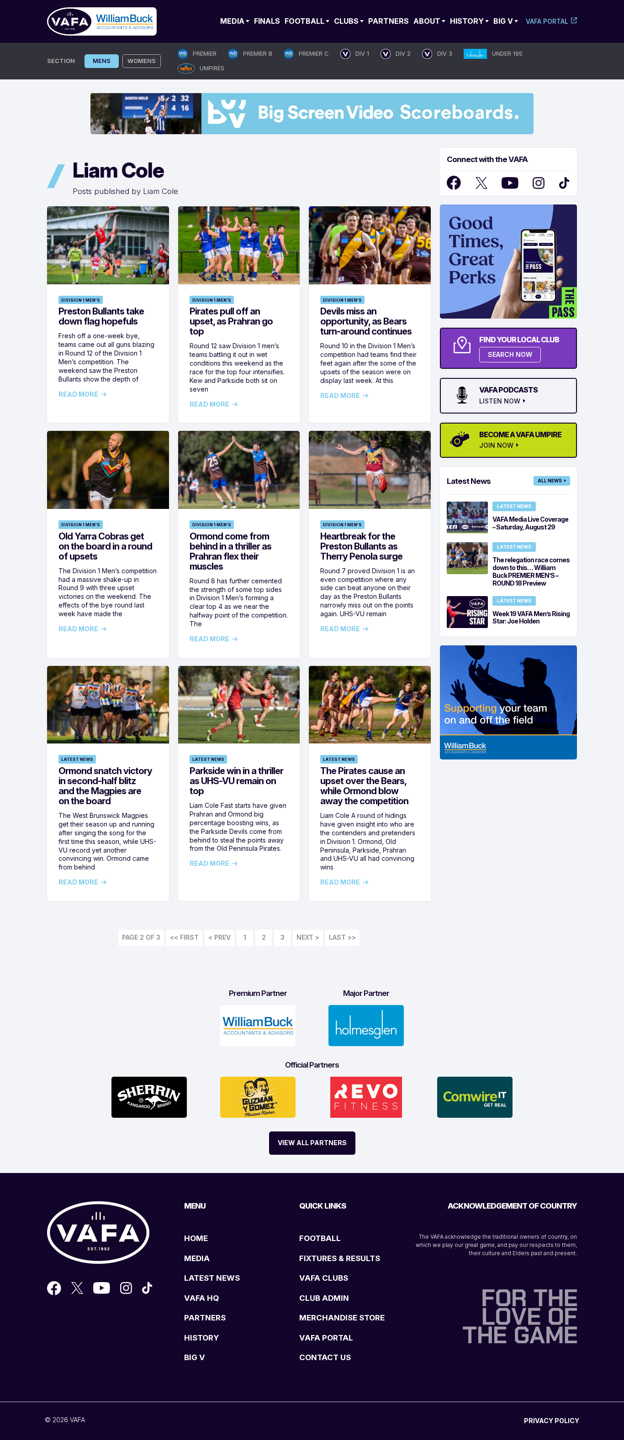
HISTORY (201, 1337)
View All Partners (312, 1143)
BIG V (194, 1357)
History (467, 21)
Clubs (346, 21)
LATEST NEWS (212, 1278)
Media (232, 21)
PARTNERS (205, 1317)
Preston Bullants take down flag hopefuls (101, 316)
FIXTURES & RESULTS (339, 1258)
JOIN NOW (496, 445)
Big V (503, 21)
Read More (78, 394)
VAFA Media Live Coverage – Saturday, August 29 (530, 523)
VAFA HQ (201, 1298)
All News (550, 480)
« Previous (219, 938)
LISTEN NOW (499, 401)
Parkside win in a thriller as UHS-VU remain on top (236, 780)
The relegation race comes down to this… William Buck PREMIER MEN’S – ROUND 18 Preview (531, 571)
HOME (196, 1238)
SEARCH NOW (510, 354)
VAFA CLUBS (323, 1278)
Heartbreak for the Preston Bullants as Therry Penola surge (361, 546)
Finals (267, 21)
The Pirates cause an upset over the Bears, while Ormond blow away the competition (364, 785)
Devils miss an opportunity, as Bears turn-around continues (366, 321)
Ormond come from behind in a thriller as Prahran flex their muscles (230, 551)
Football (304, 21)
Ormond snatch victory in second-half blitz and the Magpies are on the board (105, 785)
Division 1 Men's (80, 300)
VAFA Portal (547, 21)
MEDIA (197, 1258)
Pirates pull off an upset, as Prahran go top (231, 321)
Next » (308, 938)
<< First (184, 937)
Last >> (342, 937)
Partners (388, 21)
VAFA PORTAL (326, 1337)
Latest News (77, 759)
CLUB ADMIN (324, 1298)
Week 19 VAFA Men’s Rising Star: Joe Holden (531, 617)
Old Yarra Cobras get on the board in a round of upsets (105, 546)
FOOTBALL (320, 1238)
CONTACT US (325, 1357)
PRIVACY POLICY (551, 1420)
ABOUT (426, 21)
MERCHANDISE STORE (342, 1317)
